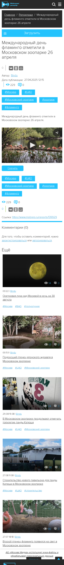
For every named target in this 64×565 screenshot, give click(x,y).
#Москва (10, 92)
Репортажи (26, 15)
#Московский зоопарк (19, 99)
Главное (9, 15)
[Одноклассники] (16, 68)
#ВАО (18, 306)
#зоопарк (48, 99)
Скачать (13, 168)
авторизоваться (42, 240)
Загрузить (32, 33)
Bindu (14, 75)
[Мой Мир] (21, 68)
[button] (32, 145)
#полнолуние (32, 306)
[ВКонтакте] (11, 68)
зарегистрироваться (14, 240)
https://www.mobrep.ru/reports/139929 (34, 217)
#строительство (33, 490)
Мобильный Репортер (10, 4)
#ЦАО (28, 92)
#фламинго (12, 107)
